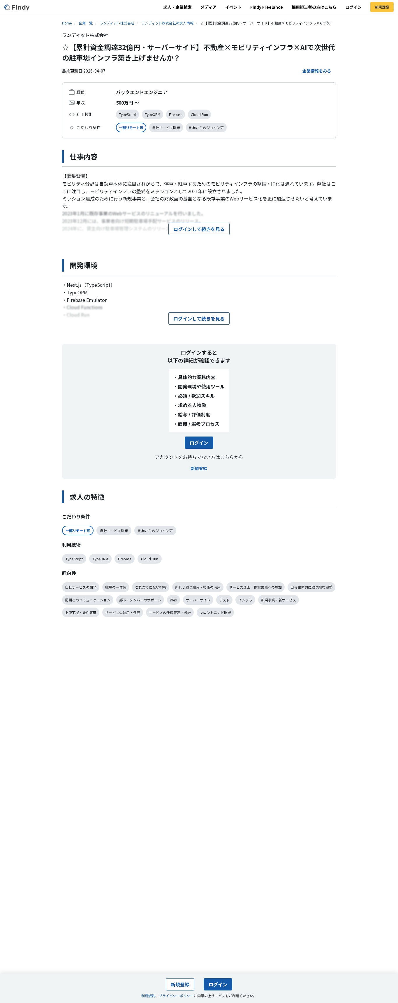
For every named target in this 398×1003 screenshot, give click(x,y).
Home (67, 22)
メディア (208, 7)
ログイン (353, 7)
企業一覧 (86, 22)
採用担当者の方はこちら (314, 7)
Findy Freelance (266, 7)
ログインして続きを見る (199, 229)
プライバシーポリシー (176, 995)
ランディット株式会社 (117, 22)
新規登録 (382, 6)
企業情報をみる (316, 71)
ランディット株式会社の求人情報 (167, 22)
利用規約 (148, 995)
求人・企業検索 (177, 7)
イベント (233, 7)
